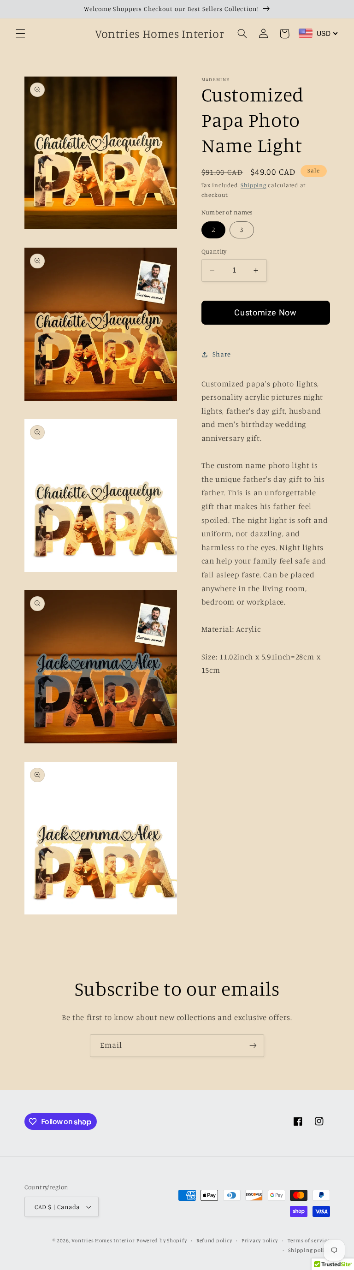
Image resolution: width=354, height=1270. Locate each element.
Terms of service (309, 1240)
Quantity (214, 251)
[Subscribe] (253, 1045)
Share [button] (221, 354)
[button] (20, 33)
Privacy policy (260, 1240)
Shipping (253, 185)
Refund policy (214, 1240)
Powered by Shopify (161, 1240)
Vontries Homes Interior (103, 1240)
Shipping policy (309, 1250)
